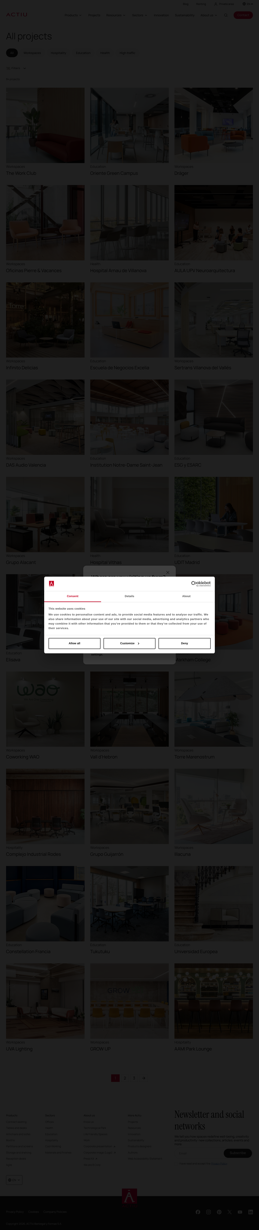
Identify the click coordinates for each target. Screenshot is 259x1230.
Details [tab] (129, 596)
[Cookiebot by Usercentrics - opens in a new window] (194, 584)
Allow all (74, 643)
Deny (184, 643)
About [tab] (186, 596)
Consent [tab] (72, 596)
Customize (127, 643)
